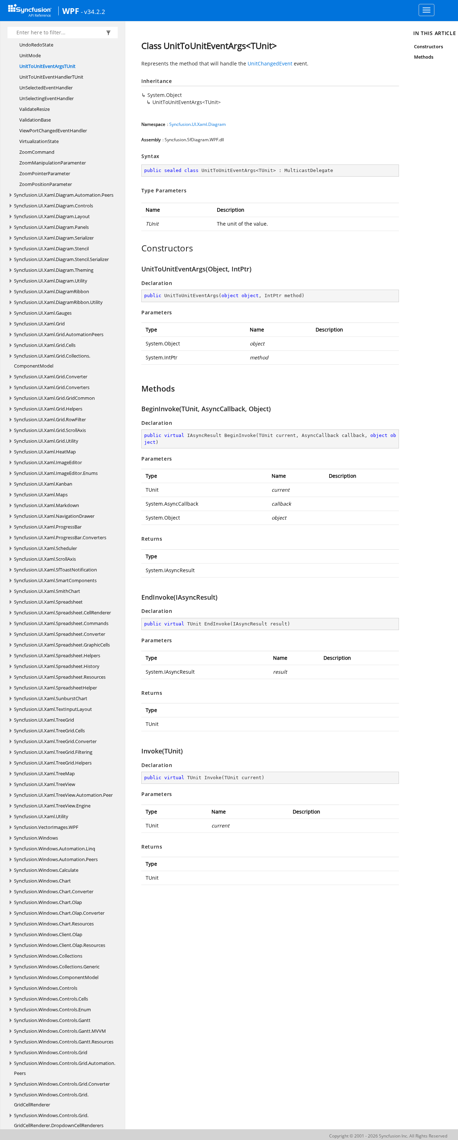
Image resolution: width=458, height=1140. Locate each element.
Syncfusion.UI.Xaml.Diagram (197, 124)
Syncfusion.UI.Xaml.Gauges (43, 313)
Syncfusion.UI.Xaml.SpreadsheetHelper (55, 687)
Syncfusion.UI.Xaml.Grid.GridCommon (54, 398)
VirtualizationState (39, 141)
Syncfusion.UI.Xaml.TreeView (44, 784)
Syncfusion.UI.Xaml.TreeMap (44, 773)
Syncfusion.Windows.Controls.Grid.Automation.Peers (64, 1068)
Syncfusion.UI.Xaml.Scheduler (45, 548)
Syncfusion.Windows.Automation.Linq (54, 848)
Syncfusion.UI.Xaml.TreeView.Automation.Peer (63, 795)
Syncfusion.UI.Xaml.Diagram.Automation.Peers (63, 195)
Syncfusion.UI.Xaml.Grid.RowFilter (50, 419)
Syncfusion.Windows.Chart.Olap (48, 902)
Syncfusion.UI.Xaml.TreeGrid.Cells (49, 730)
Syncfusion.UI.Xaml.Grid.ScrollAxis (50, 430)
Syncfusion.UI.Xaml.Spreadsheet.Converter (59, 634)
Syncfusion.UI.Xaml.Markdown (46, 505)
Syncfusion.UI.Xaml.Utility (41, 816)
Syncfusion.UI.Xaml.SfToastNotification (55, 569)
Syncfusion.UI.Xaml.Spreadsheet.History (56, 666)
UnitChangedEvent (270, 63)
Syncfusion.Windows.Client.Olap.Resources (59, 945)
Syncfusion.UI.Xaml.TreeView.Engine (52, 805)
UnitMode (30, 55)
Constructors (428, 46)
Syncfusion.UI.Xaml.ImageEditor (48, 462)
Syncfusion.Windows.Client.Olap (48, 934)
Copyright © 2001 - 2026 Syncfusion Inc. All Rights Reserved (388, 1136)
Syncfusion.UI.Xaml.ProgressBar (48, 527)
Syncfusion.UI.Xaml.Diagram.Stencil (51, 248)
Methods (423, 57)
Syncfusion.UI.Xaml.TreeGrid (44, 720)
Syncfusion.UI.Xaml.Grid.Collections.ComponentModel (52, 361)
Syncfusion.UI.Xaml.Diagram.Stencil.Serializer (61, 259)
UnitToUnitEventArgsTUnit (47, 66)
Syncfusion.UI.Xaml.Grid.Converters (51, 387)
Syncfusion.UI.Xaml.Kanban (43, 484)
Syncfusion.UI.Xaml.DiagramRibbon (51, 291)
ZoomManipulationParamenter (52, 162)
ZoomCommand (36, 152)
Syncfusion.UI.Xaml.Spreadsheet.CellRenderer (62, 612)
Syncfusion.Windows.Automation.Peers (56, 859)
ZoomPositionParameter (45, 184)
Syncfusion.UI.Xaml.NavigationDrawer (54, 516)
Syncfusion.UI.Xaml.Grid (39, 323)
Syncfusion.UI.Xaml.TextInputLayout (53, 709)
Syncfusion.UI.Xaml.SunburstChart (50, 698)
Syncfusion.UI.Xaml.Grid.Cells (44, 345)
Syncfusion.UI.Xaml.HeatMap (45, 451)
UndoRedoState (36, 44)
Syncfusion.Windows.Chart (42, 881)
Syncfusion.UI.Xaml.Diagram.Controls (53, 205)
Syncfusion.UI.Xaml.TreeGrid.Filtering (53, 752)
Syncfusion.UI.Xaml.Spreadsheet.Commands (61, 623)
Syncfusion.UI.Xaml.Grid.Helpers (48, 409)
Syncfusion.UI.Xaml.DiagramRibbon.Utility (58, 302)
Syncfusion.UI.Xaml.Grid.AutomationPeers (58, 334)
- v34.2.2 (93, 11)
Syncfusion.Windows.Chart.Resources (54, 923)
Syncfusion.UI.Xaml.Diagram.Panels (51, 227)
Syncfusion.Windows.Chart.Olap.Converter (59, 913)
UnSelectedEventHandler (46, 87)
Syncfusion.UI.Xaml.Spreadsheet (48, 602)
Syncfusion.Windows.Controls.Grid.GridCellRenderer (51, 1099)
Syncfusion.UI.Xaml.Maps (41, 494)
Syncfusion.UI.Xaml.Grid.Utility (46, 441)
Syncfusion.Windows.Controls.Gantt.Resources (63, 1041)
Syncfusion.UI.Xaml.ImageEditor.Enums (56, 473)
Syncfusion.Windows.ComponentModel (56, 977)
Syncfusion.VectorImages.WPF (46, 827)
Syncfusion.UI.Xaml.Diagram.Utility (50, 280)
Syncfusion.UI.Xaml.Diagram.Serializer (54, 238)
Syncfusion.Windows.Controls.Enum (52, 1009)
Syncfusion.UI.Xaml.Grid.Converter (50, 376)
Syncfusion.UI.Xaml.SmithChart (47, 591)
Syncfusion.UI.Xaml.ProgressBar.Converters (60, 537)
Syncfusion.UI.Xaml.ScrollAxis (45, 559)
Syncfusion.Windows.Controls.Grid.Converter (62, 1084)
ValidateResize (34, 109)
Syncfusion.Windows (36, 838)
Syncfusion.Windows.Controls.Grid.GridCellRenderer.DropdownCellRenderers (58, 1120)
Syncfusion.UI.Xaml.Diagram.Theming (53, 270)
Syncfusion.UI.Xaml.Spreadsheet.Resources (60, 677)
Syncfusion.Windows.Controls (45, 988)
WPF (70, 10)
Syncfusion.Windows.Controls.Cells (51, 999)
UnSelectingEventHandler (46, 98)
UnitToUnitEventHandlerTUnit (51, 77)
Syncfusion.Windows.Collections (48, 956)
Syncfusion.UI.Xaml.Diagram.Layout (52, 216)
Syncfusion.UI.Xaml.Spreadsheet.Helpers (57, 655)
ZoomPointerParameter (44, 173)
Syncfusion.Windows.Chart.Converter (53, 891)
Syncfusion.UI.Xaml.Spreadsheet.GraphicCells (62, 645)
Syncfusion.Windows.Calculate (46, 870)
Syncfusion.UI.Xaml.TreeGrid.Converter (55, 741)
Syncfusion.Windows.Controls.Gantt (52, 1020)
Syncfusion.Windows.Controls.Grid (50, 1052)
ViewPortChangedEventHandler (53, 130)
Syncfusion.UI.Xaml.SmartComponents (55, 580)
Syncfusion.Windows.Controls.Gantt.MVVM (60, 1031)
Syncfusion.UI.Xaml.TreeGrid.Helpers (53, 763)
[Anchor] (137, 248)
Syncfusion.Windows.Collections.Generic (56, 966)
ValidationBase (35, 120)
